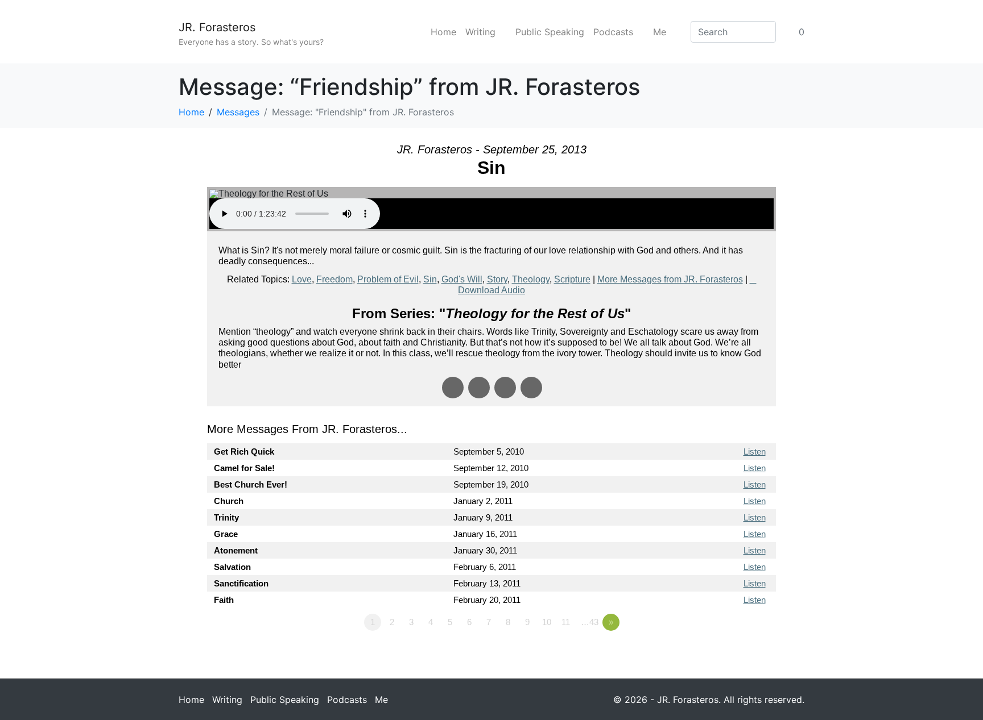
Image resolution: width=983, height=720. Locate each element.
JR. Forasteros (217, 27)
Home (443, 32)
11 (565, 622)
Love (302, 279)
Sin (430, 279)
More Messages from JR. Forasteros (670, 279)
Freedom (334, 279)
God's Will (461, 279)
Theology (531, 279)
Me (659, 32)
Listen (755, 451)
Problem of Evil (388, 279)
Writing (480, 32)
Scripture (572, 279)
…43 (589, 622)
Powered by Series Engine (734, 653)
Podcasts (613, 32)
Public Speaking (549, 32)
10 (546, 622)
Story (497, 279)
